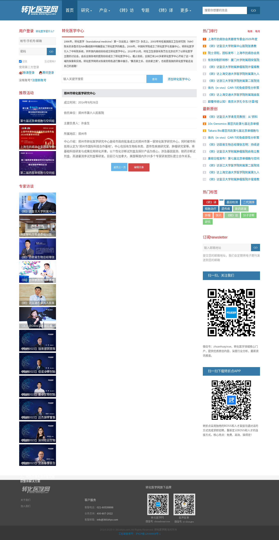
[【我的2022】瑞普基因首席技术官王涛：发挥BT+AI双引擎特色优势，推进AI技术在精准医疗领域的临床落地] (37, 340)
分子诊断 (248, 215)
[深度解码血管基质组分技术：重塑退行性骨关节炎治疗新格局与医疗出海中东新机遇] (37, 225)
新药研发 (241, 208)
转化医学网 (160, 529)
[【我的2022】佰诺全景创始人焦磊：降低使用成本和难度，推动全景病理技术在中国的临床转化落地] (37, 363)
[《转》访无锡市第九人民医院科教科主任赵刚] (37, 294)
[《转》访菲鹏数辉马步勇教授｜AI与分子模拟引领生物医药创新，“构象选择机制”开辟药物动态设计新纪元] (37, 271)
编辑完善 (139, 167)
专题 (145, 10)
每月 (257, 31)
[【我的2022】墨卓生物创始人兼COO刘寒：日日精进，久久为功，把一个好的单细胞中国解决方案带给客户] (37, 386)
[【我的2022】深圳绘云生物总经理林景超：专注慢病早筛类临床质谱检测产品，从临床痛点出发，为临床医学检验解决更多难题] (37, 432)
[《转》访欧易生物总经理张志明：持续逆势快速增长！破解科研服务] (37, 248)
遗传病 (225, 208)
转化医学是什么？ (45, 31)
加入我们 (25, 506)
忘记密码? (50, 61)
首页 (70, 10)
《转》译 (165, 10)
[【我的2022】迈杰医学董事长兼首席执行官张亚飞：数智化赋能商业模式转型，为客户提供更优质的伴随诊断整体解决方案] (37, 409)
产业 (103, 10)
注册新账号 (39, 80)
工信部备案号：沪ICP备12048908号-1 (139, 533)
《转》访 (125, 10)
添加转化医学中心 (179, 79)
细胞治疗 (210, 208)
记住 (24, 61)
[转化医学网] (40, 10)
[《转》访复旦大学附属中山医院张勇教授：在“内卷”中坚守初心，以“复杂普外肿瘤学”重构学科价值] (37, 203)
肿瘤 (208, 215)
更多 (184, 10)
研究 (85, 10)
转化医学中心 (73, 31)
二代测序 (248, 202)
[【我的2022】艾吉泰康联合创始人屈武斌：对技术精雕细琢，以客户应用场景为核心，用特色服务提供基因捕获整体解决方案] (37, 454)
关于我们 (25, 500)
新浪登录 (29, 72)
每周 (250, 31)
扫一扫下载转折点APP (224, 371)
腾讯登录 (48, 72)
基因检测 (232, 202)
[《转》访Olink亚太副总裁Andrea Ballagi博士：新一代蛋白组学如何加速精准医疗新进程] (37, 317)
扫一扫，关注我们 (221, 275)
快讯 (218, 215)
